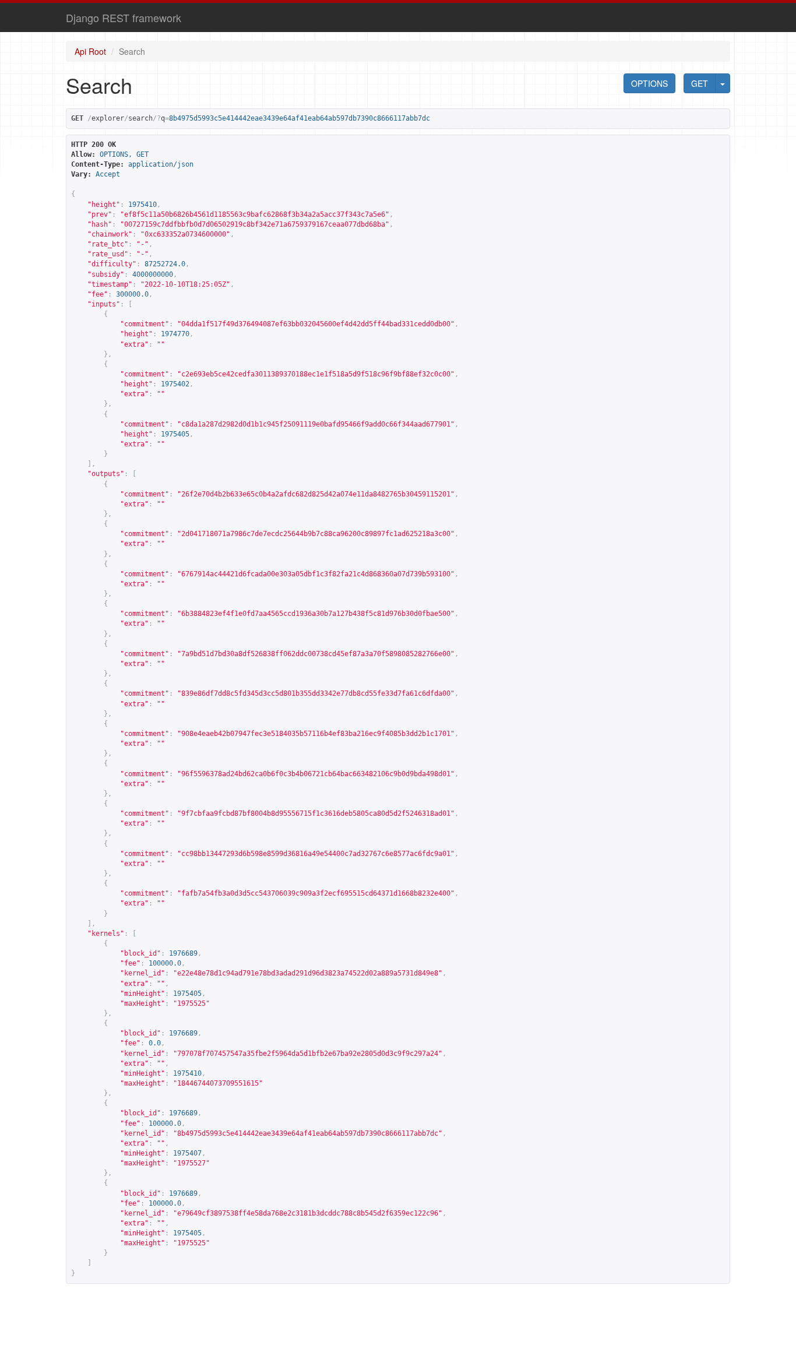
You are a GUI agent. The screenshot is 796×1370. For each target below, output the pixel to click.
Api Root (90, 51)
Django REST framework (123, 17)
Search (132, 51)
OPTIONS (649, 83)
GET (699, 83)
